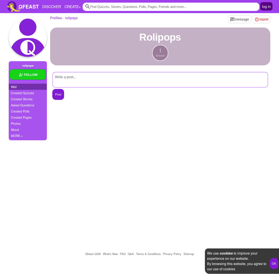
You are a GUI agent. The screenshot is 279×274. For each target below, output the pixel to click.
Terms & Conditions (148, 254)
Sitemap (189, 254)
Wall (14, 87)
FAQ (123, 254)
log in (266, 6)
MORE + (17, 136)
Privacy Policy (172, 254)
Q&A (131, 254)
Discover (51, 6)
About (15, 129)
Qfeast (93, 254)
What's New (110, 254)
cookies (226, 253)
